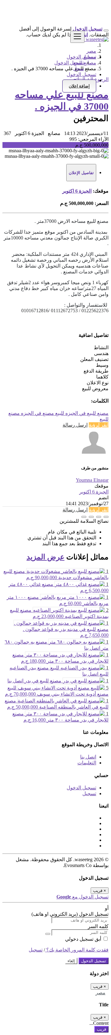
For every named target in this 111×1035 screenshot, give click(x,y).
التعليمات (86, 762)
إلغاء (71, 961)
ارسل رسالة (75, 425)
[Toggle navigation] (77, 37)
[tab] (81, 172)
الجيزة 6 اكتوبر (77, 191)
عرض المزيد (45, 557)
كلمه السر (98, 926)
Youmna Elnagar (92, 480)
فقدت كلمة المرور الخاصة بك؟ (77, 949)
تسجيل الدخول (69, 62)
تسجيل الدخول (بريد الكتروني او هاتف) (70, 914)
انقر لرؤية (99, 425)
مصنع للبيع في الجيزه (86, 413)
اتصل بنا (88, 756)
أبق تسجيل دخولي (83, 939)
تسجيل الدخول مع (82, 896)
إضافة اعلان (79, 86)
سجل (78, 68)
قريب (101, 1029)
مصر (100, 992)
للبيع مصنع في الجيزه (42, 413)
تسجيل (89, 793)
